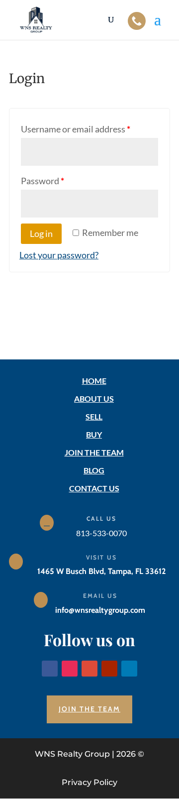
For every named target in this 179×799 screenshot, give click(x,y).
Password (42, 180)
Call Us (101, 518)
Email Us (100, 595)
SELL (94, 416)
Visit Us (101, 557)
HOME (94, 380)
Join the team (89, 708)
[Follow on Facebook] (50, 669)
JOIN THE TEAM (94, 452)
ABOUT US (94, 398)
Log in (41, 233)
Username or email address (75, 128)
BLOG (94, 470)
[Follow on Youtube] (109, 669)
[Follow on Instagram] (70, 669)
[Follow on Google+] (89, 669)
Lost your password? (58, 254)
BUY (94, 434)
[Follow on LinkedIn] (129, 669)
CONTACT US (94, 488)
